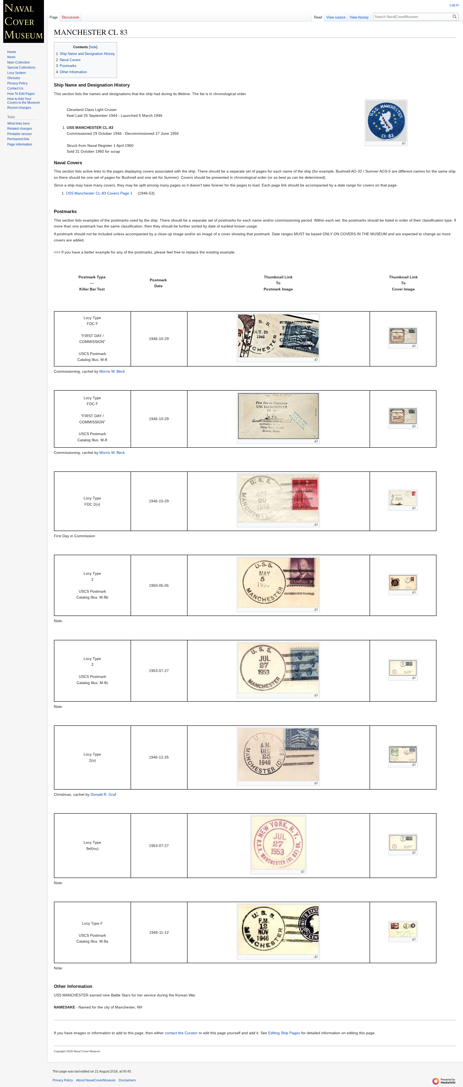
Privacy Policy (63, 1080)
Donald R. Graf (103, 794)
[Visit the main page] (23, 21)
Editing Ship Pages (284, 1033)
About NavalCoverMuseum (95, 1080)
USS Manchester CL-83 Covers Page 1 (99, 193)
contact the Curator (181, 1033)
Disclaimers (127, 1080)
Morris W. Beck (112, 371)
